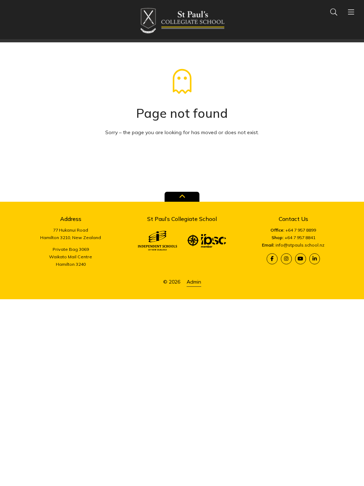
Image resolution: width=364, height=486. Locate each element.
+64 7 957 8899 (300, 230)
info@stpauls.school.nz (300, 245)
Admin (194, 282)
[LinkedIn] (314, 258)
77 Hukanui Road (70, 230)
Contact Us (293, 218)
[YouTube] (300, 258)
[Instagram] (286, 258)
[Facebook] (272, 258)
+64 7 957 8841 (300, 237)
